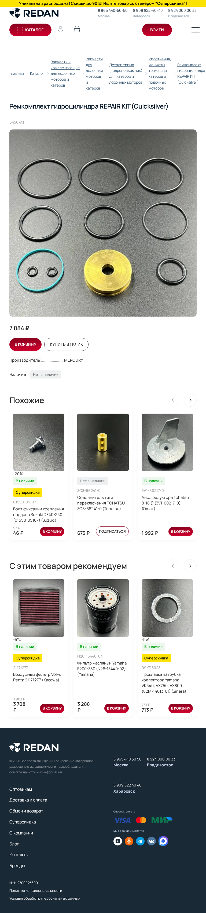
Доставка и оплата (28, 800)
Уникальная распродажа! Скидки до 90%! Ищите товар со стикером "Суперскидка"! (103, 3)
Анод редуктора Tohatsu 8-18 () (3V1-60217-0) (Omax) (165, 503)
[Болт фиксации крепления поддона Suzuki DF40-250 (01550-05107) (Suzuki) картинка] (38, 442)
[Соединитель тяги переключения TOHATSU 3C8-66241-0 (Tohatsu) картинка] (102, 442)
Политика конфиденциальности (35, 890)
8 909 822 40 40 (127, 785)
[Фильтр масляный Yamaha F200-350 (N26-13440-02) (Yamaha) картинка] (102, 608)
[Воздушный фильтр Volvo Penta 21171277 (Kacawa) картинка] (38, 608)
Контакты (18, 855)
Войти (157, 30)
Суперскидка (22, 822)
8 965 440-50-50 (113, 10)
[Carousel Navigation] (182, 400)
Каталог (34, 30)
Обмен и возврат (26, 811)
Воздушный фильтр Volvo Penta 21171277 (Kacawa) (37, 677)
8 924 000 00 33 (182, 10)
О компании (21, 833)
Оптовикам (20, 789)
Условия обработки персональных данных (44, 898)
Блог (14, 844)
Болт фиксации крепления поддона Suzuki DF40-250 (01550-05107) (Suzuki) (38, 514)
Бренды (17, 866)
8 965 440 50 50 (127, 759)
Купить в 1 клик (66, 344)
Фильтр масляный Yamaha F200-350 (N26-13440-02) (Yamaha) (102, 668)
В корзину (52, 531)
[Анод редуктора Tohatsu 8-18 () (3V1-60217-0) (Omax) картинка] (167, 442)
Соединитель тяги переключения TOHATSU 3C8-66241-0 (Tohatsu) (101, 503)
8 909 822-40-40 (148, 10)
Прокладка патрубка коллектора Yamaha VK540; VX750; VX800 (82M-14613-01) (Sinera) (164, 682)
